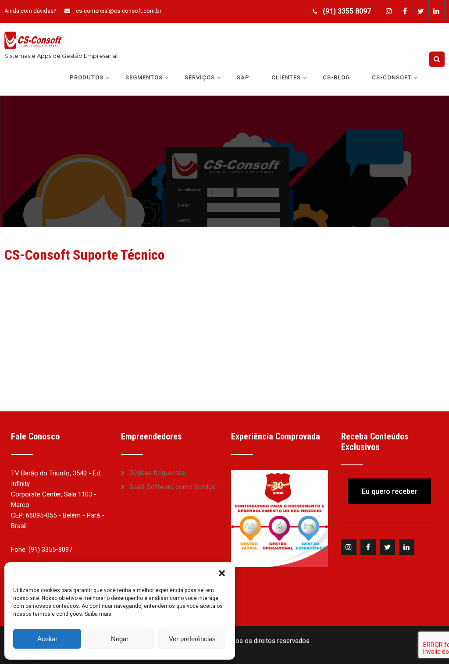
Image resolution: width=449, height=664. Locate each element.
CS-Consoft (392, 77)
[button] (221, 573)
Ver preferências (192, 639)
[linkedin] (436, 11)
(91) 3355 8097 (347, 11)
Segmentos (144, 77)
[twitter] (420, 11)
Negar (119, 639)
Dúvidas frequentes (157, 473)
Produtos (86, 77)
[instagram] (389, 11)
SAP (243, 77)
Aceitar (47, 639)
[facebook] (405, 11)
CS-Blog (336, 77)
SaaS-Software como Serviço (172, 487)
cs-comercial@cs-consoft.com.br (118, 10)
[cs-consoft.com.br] (34, 27)
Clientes (286, 77)
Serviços (200, 77)
